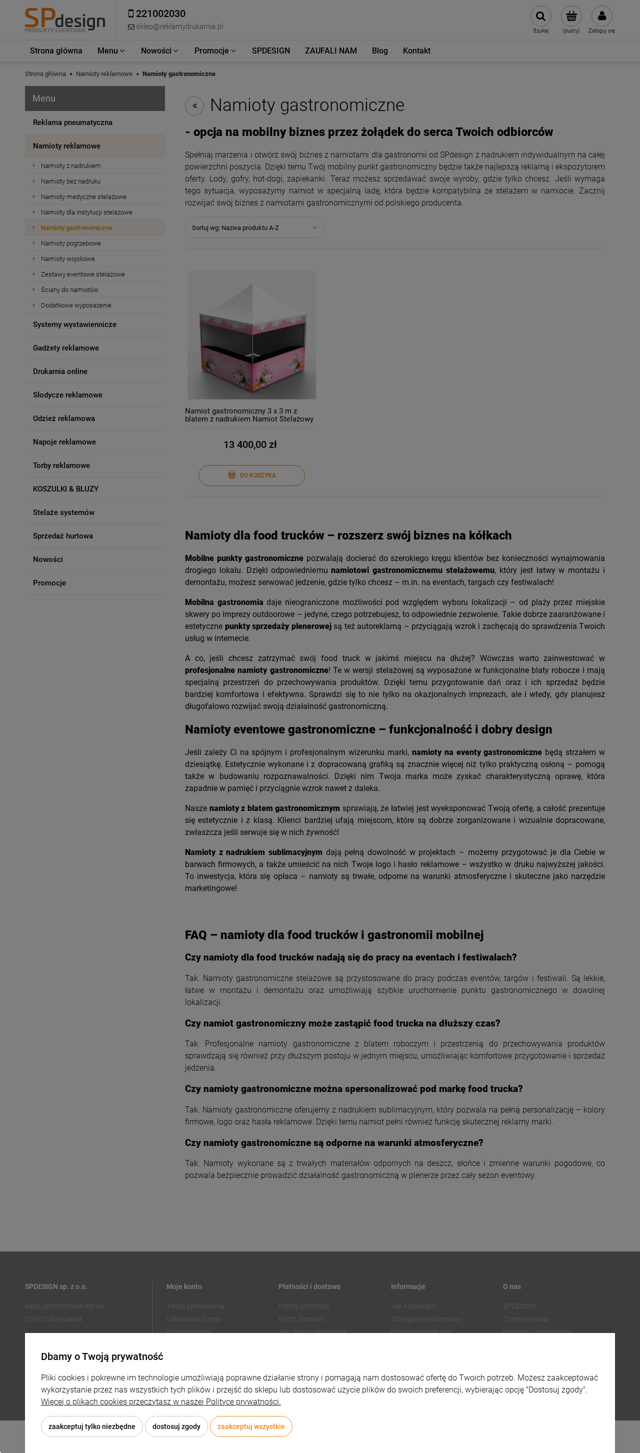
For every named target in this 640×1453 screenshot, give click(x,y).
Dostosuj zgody (176, 1426)
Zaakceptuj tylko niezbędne (92, 1426)
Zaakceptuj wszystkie (251, 1426)
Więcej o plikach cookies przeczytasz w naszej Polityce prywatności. (161, 1401)
